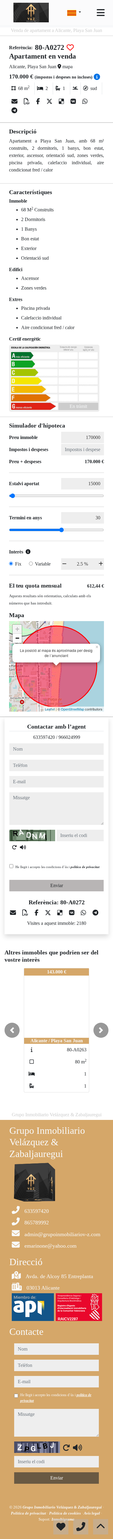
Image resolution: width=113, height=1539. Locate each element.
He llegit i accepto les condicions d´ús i (57, 867)
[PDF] (27, 101)
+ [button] (17, 629)
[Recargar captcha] (14, 847)
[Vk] (74, 101)
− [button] (17, 638)
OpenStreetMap (72, 709)
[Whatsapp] (85, 101)
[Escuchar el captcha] (23, 847)
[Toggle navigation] (100, 12)
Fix (18, 563)
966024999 (69, 737)
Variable (43, 563)
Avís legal (92, 1513)
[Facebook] (39, 101)
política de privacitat (85, 867)
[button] (12, 1030)
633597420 (44, 737)
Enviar (56, 885)
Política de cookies (65, 1513)
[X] (50, 101)
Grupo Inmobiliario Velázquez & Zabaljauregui (63, 1507)
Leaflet (50, 709)
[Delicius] (62, 101)
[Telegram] (14, 110)
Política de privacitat (29, 1513)
